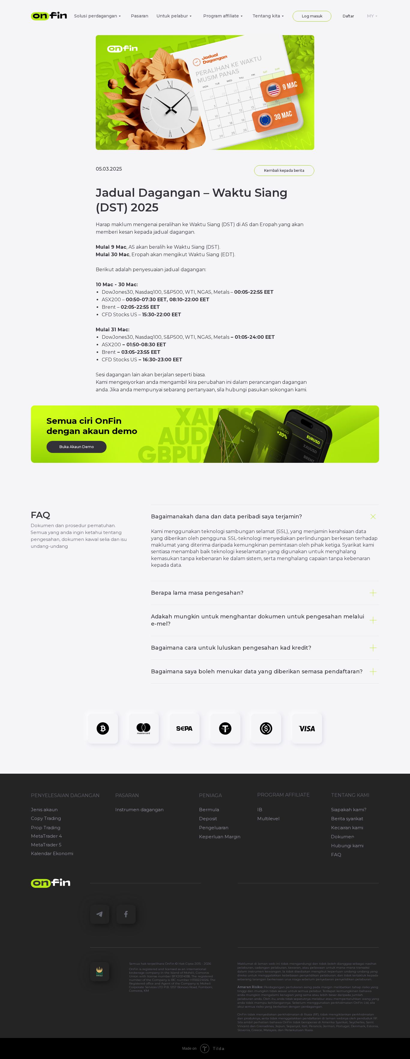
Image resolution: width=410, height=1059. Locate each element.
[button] (348, 16)
